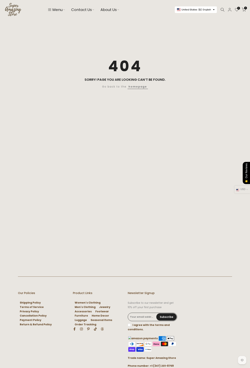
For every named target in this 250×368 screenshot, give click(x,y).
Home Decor (100, 315)
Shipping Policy (30, 302)
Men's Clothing (85, 307)
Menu (57, 9)
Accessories (83, 311)
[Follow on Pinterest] (88, 329)
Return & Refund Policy (36, 324)
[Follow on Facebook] (74, 329)
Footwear (102, 311)
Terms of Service (32, 307)
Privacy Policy (29, 311)
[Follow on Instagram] (81, 329)
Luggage (81, 320)
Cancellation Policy (33, 315)
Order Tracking (85, 324)
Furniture (81, 315)
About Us (108, 9)
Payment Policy (30, 320)
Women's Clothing (87, 302)
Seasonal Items (101, 320)
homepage (137, 86)
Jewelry (104, 307)
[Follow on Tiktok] (95, 329)
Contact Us (81, 9)
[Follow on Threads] (102, 329)
